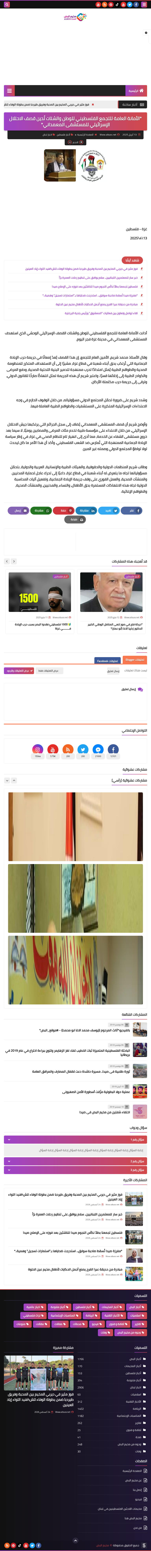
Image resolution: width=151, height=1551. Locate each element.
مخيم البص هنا (133, 1518)
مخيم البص (102, 1545)
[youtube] (123, 4)
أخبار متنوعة (58, 1307)
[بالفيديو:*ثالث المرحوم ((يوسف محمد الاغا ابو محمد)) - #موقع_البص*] (140, 1029)
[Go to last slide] (14, 561)
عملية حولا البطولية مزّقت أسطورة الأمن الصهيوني (96, 1092)
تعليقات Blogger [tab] (135, 659)
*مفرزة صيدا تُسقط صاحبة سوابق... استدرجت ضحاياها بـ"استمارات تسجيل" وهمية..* (90, 295)
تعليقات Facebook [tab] (107, 661)
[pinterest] (111, 4)
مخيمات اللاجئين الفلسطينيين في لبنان (120, 1508)
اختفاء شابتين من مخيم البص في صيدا (104, 1112)
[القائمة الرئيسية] (9, 90)
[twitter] (130, 4)
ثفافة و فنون (116, 1323)
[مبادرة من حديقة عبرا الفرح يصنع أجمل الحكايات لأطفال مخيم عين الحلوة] (134, 1274)
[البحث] (7, 5)
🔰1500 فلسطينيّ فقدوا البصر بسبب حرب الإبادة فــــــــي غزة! (43, 626)
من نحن (138, 1527)
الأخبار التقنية (112, 1315)
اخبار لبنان (47, 134)
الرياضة (90, 1315)
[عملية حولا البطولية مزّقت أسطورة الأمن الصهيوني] (140, 1091)
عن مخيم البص (133, 1480)
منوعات (21, 1323)
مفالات (58, 1323)
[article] (42, 542)
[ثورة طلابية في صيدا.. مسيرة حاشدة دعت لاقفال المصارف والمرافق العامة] (140, 1071)
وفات (104, 1332)
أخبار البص (135, 1307)
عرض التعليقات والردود (18, 670)
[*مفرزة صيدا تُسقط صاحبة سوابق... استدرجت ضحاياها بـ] (134, 1256)
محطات (77, 1323)
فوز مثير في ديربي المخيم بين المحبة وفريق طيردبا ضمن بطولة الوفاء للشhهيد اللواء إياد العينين (76, 104)
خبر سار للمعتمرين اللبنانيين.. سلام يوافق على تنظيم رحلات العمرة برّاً (98, 277)
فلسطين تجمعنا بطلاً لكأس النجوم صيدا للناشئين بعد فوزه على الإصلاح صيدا (95, 286)
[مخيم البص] (75, 17)
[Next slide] (7, 561)
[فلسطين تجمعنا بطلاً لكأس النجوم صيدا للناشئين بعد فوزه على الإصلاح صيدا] (134, 1237)
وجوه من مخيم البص (129, 1332)
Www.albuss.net (62, 1412)
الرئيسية (133, 90)
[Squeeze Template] (144, 1545)
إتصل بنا (137, 1489)
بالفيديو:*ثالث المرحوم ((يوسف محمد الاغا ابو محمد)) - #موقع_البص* (84, 1030)
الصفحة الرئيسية (85, 134)
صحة (138, 1437)
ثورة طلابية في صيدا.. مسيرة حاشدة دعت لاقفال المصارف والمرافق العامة (81, 1071)
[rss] (104, 4)
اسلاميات (135, 1315)
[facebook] (136, 4)
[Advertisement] (75, 53)
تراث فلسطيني (31, 1315)
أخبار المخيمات (110, 1307)
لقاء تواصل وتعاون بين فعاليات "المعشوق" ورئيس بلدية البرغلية (101, 313)
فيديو (95, 1323)
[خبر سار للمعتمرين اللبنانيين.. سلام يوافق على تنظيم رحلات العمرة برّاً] (134, 1219)
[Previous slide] (14, 780)
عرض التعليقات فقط (48, 670)
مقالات (40, 1323)
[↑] (75, 1540)
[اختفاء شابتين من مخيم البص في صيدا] (140, 1112)
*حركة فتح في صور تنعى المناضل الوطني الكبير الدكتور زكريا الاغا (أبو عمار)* (115, 626)
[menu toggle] (144, 5)
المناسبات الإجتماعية (63, 1315)
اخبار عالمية (33, 1307)
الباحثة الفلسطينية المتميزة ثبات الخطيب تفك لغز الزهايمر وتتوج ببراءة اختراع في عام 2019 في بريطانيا (67, 1052)
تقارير (138, 1323)
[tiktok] (117, 4)
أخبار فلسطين (63, 134)
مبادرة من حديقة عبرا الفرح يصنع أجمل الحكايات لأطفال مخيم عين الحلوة (97, 304)
